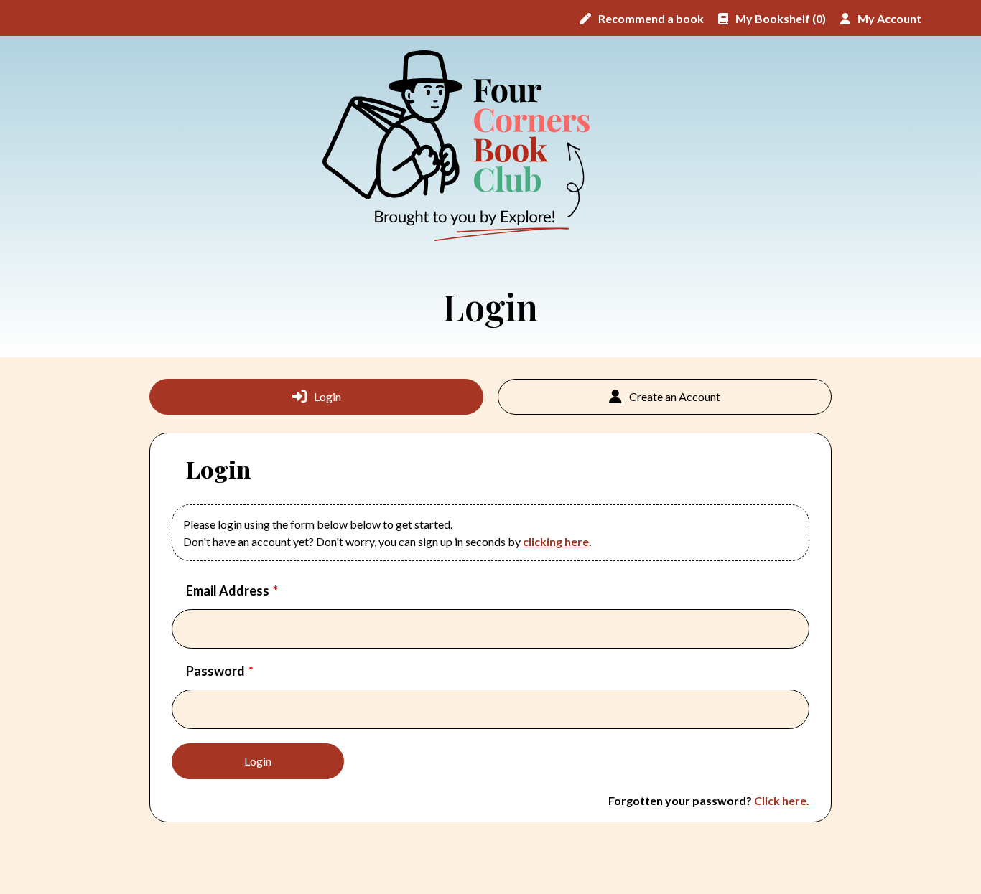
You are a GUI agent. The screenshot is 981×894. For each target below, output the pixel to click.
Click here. (781, 800)
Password (215, 671)
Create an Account (674, 396)
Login (327, 396)
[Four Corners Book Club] (464, 146)
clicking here (556, 541)
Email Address (227, 590)
